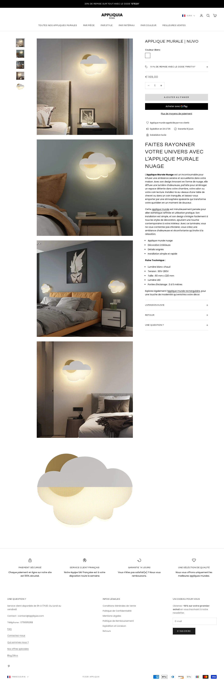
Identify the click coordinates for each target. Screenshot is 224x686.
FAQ (9, 629)
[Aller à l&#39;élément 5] (20, 86)
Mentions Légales (112, 615)
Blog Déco (12, 655)
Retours (107, 631)
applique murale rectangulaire (184, 291)
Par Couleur (148, 25)
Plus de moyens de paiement (176, 113)
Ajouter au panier (176, 97)
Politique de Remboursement (118, 620)
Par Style (106, 25)
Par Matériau (127, 25)
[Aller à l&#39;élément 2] (20, 53)
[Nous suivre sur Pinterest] (8, 666)
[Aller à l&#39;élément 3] (20, 64)
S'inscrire (184, 631)
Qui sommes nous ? (18, 642)
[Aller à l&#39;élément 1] (20, 42)
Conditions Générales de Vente (119, 605)
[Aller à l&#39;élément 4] (20, 75)
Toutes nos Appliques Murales (57, 25)
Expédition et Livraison (114, 625)
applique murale (160, 209)
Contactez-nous (16, 635)
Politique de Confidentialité (117, 610)
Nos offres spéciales (18, 648)
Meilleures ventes (174, 25)
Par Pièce (89, 25)
